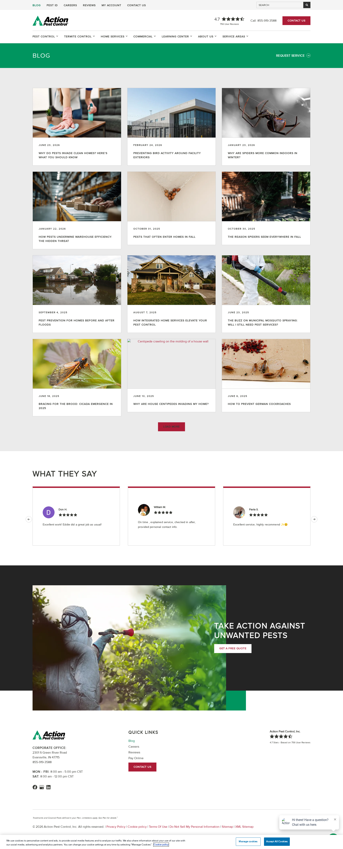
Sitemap (227, 827)
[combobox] (279, 5)
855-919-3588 (267, 21)
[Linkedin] (48, 787)
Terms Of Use (158, 827)
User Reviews (229, 24)
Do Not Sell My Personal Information (195, 827)
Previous (29, 519)
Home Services (112, 36)
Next (314, 519)
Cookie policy (137, 827)
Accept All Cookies (277, 841)
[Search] (306, 5)
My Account (111, 5)
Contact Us (136, 5)
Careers (70, 5)
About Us (205, 36)
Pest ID (52, 5)
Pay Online (136, 758)
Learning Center (175, 36)
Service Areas (234, 36)
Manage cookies (248, 841)
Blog (37, 5)
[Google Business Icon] (41, 787)
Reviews (89, 5)
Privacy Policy (115, 827)
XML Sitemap (243, 827)
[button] (171, 426)
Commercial (143, 36)
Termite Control (78, 36)
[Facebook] (35, 787)
